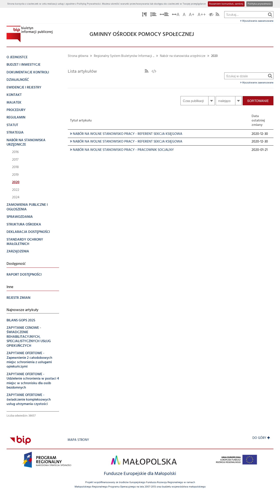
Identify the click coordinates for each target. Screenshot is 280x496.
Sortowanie (258, 100)
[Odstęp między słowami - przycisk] (164, 15)
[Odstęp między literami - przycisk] (144, 15)
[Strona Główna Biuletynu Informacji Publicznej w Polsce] (20, 440)
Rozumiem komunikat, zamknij (226, 4)
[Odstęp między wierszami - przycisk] (153, 15)
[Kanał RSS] (146, 71)
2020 (214, 56)
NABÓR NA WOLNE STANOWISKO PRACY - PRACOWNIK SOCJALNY (122, 150)
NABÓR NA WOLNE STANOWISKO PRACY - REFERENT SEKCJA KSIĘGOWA (126, 134)
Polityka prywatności (259, 4)
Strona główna (78, 56)
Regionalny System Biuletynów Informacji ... (124, 56)
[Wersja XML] (154, 71)
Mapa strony (78, 440)
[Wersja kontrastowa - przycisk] (211, 15)
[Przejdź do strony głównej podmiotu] (29, 34)
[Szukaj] (270, 14)
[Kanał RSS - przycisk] (217, 15)
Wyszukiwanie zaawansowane (257, 21)
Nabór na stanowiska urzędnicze (182, 56)
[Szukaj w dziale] (270, 76)
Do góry (259, 438)
